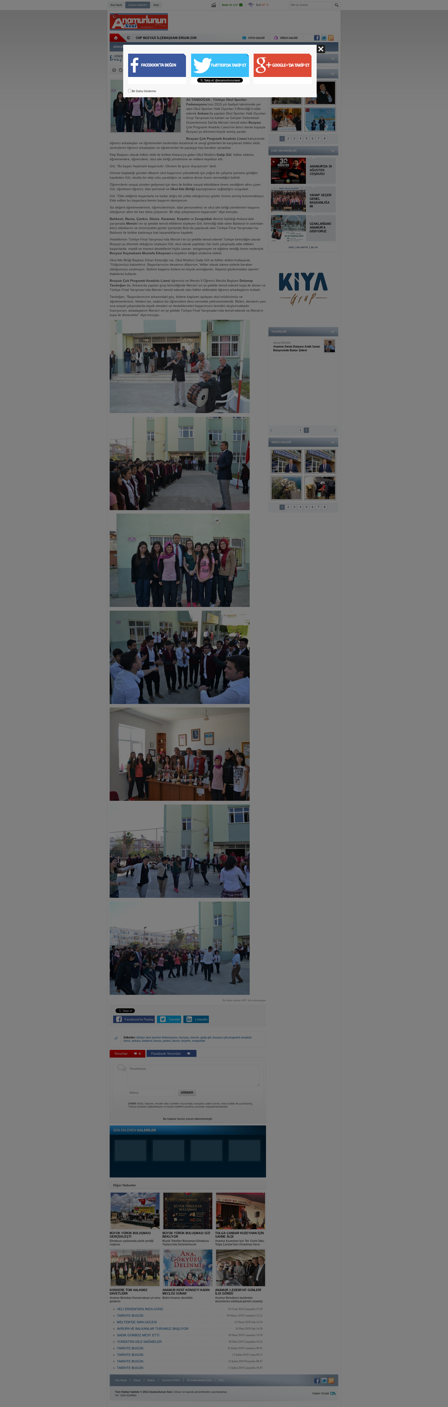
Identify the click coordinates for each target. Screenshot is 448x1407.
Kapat (321, 49)
